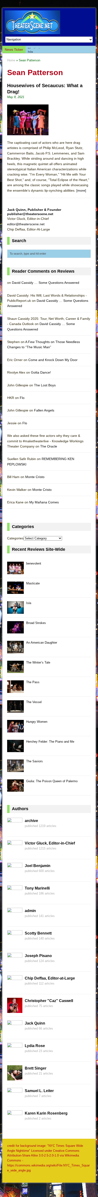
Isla (30, 49)
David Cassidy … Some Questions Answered (45, 283)
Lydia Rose (35, 1046)
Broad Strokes (36, 623)
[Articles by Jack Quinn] (14, 1032)
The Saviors (34, 761)
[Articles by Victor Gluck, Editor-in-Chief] (14, 852)
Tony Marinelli (37, 888)
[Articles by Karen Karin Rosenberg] (14, 1123)
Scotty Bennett (38, 933)
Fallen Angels (44, 410)
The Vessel (34, 702)
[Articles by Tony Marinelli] (14, 897)
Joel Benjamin (37, 866)
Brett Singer (35, 1068)
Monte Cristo (34, 477)
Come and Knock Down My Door (53, 360)
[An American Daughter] (15, 650)
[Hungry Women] (15, 730)
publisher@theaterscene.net (30, 214)
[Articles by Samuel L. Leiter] (14, 1100)
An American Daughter (41, 642)
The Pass (32, 682)
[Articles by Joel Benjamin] (14, 875)
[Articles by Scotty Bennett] (14, 942)
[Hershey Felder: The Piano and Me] (15, 749)
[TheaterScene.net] (48, 22)
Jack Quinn (35, 1023)
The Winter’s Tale (38, 662)
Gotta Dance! (41, 372)
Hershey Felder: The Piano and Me (50, 741)
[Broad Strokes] (15, 631)
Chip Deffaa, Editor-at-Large (50, 978)
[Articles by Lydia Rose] (14, 1055)
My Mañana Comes (44, 502)
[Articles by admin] (14, 920)
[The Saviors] (15, 769)
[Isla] (15, 611)
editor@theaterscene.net (25, 224)
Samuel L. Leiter (39, 1091)
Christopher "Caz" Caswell (49, 1001)
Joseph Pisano (38, 956)
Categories (15, 538)
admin (30, 911)
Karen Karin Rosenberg (46, 1113)
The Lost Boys (45, 385)
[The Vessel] (15, 710)
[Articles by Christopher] (14, 1010)
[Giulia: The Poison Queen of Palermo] (15, 789)
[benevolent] (15, 571)
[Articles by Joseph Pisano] (14, 965)
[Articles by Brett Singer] (14, 1078)
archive (31, 821)
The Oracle (48, 446)
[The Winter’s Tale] (15, 670)
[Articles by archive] (14, 830)
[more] (81, 190)
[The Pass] (15, 690)
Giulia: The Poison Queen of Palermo (52, 781)
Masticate (33, 583)
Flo (22, 398)
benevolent (33, 563)
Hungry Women (36, 721)
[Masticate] (15, 591)
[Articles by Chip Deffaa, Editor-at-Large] (14, 987)
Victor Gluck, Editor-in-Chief (50, 843)
